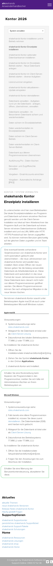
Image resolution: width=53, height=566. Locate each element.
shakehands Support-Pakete (15, 526)
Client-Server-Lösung (21, 334)
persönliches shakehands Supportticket (20, 523)
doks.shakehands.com (18, 327)
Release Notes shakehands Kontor (18, 509)
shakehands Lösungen (12, 541)
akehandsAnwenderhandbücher (14, 4)
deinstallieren (14, 421)
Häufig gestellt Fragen (12, 512)
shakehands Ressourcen (13, 537)
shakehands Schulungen (13, 529)
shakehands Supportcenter (14, 520)
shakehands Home (11, 547)
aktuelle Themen (10, 502)
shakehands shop (10, 544)
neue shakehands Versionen (15, 505)
